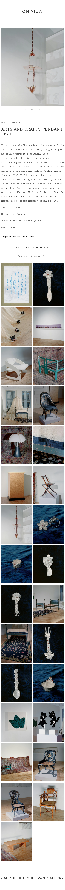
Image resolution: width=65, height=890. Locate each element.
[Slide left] (25, 109)
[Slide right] (39, 109)
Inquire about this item (17, 236)
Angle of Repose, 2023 (32, 256)
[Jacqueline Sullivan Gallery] (32, 878)
